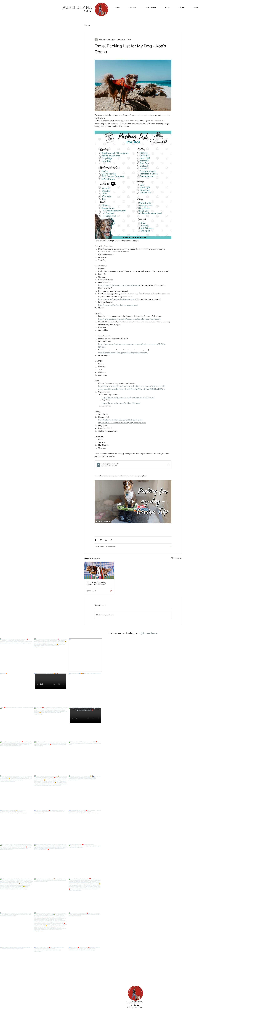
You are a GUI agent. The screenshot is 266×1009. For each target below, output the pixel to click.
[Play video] (133, 501)
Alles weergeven (176, 558)
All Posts (87, 25)
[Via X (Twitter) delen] (101, 540)
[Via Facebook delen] (96, 540)
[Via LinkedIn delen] (106, 540)
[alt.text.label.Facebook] (84, 11)
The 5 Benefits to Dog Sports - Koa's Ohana (96, 583)
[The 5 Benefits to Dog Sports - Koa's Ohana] (99, 570)
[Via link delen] (111, 540)
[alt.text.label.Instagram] (87, 11)
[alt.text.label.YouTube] (90, 11)
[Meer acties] (170, 39)
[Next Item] (260, 980)
